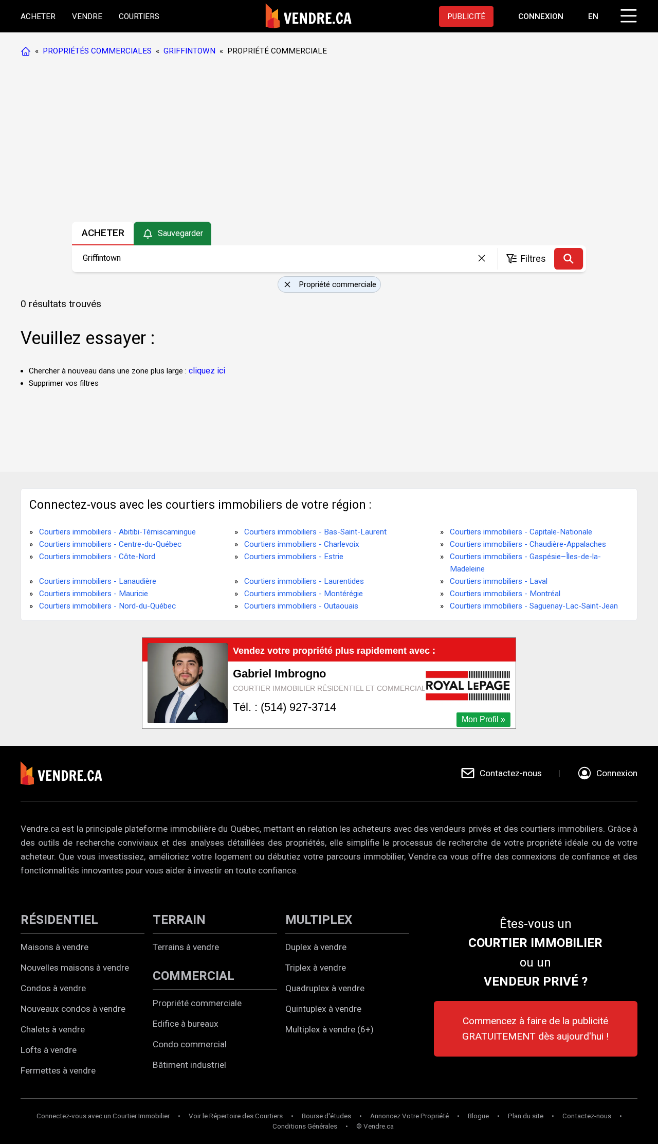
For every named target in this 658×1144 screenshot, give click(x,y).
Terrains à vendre (186, 947)
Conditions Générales (304, 1126)
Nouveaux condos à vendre (73, 1009)
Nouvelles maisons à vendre (75, 967)
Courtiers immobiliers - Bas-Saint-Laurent (315, 532)
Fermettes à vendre (58, 1070)
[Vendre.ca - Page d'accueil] (28, 51)
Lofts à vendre (49, 1050)
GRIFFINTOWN (189, 51)
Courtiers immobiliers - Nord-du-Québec (107, 606)
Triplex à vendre (315, 967)
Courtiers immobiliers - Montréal (505, 593)
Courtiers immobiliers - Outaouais (301, 606)
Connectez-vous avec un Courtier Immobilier (103, 1116)
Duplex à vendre (315, 947)
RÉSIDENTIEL (59, 920)
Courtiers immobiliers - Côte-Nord (97, 556)
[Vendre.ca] (68, 773)
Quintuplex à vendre (323, 1009)
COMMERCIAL (193, 976)
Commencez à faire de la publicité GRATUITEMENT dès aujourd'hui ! (535, 1028)
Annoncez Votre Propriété (409, 1116)
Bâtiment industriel (189, 1065)
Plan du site (525, 1116)
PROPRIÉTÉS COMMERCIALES (97, 51)
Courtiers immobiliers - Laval (498, 581)
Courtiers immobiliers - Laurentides (304, 581)
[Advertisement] (328, 141)
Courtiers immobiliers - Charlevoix (301, 544)
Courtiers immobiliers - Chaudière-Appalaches (528, 544)
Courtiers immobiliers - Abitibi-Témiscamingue (117, 532)
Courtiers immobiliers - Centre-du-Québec (110, 544)
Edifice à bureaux (185, 1023)
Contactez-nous (586, 1116)
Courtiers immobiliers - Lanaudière (97, 581)
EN (593, 16)
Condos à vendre (53, 988)
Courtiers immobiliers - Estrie (293, 556)
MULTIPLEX (318, 920)
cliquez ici (207, 371)
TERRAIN (179, 920)
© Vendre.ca (375, 1126)
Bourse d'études (326, 1116)
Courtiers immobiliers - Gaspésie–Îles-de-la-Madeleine (525, 563)
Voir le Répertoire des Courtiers (236, 1116)
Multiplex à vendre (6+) (329, 1029)
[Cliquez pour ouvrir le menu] (627, 14)
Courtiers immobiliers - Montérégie (303, 593)
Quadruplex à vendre (324, 988)
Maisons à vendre (54, 947)
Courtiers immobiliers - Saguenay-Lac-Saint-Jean (534, 606)
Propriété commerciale (197, 1003)
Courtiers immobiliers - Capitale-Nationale (521, 532)
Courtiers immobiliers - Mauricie (93, 593)
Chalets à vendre (53, 1029)
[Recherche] (568, 259)
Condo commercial (190, 1044)
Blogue (478, 1116)
